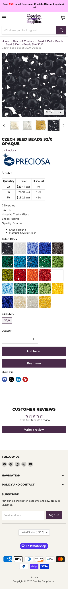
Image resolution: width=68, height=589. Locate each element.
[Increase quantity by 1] (33, 339)
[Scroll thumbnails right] (63, 125)
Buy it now (34, 363)
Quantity (6, 331)
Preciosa (11, 150)
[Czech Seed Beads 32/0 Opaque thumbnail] (14, 125)
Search (34, 577)
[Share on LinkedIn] (18, 379)
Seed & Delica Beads (50, 41)
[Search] (61, 30)
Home (5, 41)
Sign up (54, 515)
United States (32, 532)
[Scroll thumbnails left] (4, 125)
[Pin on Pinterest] (25, 379)
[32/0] (7, 324)
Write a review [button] (34, 430)
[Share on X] (11, 379)
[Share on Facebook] (4, 379)
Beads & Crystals (23, 41)
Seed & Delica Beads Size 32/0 (24, 44)
